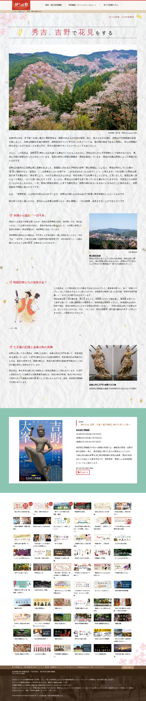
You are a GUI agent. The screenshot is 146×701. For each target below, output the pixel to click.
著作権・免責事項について (53, 667)
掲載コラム (21, 11)
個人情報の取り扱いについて (33, 667)
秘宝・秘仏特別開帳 (53, 5)
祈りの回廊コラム (111, 5)
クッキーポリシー (69, 667)
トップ (14, 11)
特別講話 (83, 5)
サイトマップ (99, 667)
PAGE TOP (127, 667)
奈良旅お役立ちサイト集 (85, 667)
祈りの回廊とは (17, 667)
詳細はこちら (83, 472)
